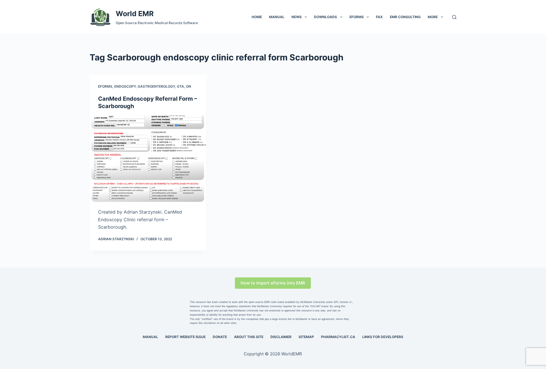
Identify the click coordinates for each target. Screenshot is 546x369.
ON (188, 86)
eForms (356, 17)
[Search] (454, 17)
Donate (220, 337)
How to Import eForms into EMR (273, 283)
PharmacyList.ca (338, 337)
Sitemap (306, 337)
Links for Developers (382, 337)
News (296, 17)
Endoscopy (125, 86)
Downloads (325, 17)
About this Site (248, 337)
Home (257, 17)
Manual (276, 17)
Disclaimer (280, 337)
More (433, 17)
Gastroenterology (156, 86)
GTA (180, 86)
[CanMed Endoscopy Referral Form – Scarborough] (148, 159)
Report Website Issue (185, 337)
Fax (379, 17)
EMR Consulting (405, 17)
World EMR (135, 13)
